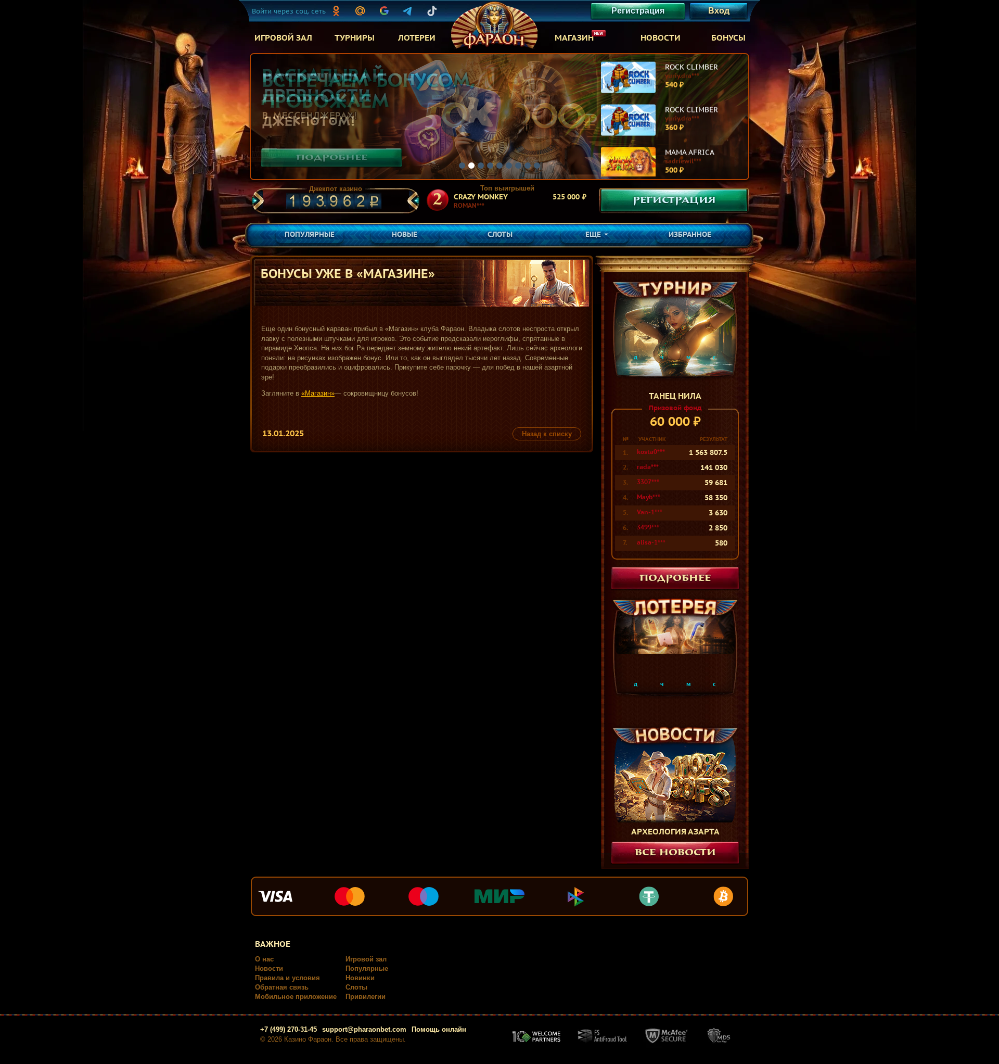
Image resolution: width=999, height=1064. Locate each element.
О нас (264, 959)
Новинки (360, 978)
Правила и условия (287, 978)
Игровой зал (366, 959)
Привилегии (365, 996)
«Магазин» (318, 393)
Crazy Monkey (481, 196)
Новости (269, 968)
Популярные (366, 968)
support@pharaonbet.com (364, 1029)
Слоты (356, 987)
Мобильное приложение (296, 996)
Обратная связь (282, 987)
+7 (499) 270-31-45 (288, 1029)
